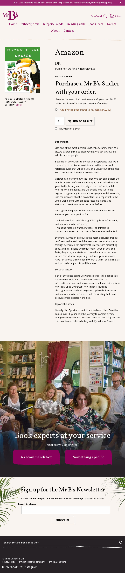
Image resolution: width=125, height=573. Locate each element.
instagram (30, 567)
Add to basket (82, 121)
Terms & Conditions (57, 562)
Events (111, 24)
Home (13, 24)
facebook (12, 567)
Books (18, 104)
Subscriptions (30, 24)
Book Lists (96, 24)
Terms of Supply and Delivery (31, 562)
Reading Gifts (76, 24)
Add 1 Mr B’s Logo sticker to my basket (85, 109)
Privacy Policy (8, 562)
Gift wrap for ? (69, 128)
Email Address (27, 504)
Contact (68, 31)
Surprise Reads (53, 24)
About (55, 31)
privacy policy (105, 2)
